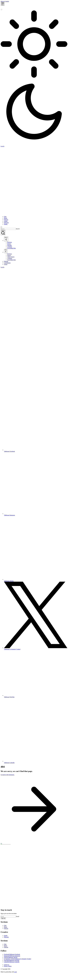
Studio (5, 224)
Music (5, 218)
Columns (9, 246)
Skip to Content (5, 1)
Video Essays (10, 257)
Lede (15, 972)
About (5, 264)
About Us (6, 964)
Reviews (9, 242)
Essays (9, 243)
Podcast (6, 219)
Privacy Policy (8, 966)
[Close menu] (1, 227)
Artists (5, 221)
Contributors (7, 263)
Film (5, 216)
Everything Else (11, 248)
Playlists (9, 245)
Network (6, 222)
